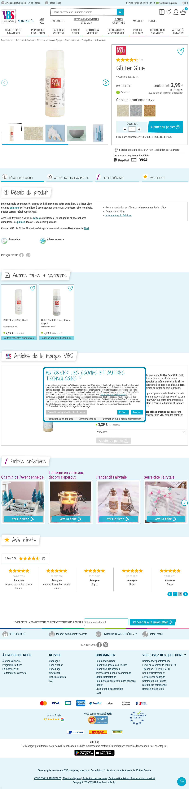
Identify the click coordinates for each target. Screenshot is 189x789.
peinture (14, 207)
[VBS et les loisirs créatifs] (8, 16)
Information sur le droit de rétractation (121, 418)
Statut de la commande (154, 684)
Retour (99, 684)
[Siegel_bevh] (98, 719)
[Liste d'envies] (168, 11)
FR (186, 3)
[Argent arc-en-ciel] (136, 110)
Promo (152, 21)
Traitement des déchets (14, 672)
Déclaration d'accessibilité (109, 688)
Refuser (123, 412)
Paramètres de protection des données (116, 680)
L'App (98, 692)
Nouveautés (25, 21)
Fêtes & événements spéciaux (86, 21)
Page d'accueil (7, 40)
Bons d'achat (56, 664)
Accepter (137, 412)
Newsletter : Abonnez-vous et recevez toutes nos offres (48, 622)
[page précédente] (169, 594)
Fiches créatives (118, 21)
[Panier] (183, 11)
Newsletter (54, 672)
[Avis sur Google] (54, 717)
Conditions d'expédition (108, 668)
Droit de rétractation (106, 676)
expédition (178, 92)
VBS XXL (42, 21)
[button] (4, 82)
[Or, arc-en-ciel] (149, 110)
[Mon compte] (176, 11)
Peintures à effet (72, 40)
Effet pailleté (87, 40)
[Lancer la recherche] (120, 12)
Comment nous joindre (154, 680)
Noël (86, 228)
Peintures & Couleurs (25, 40)
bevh (109, 713)
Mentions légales (87, 418)
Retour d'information (153, 688)
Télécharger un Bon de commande (113, 672)
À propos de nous (11, 660)
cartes (36, 218)
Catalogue (54, 660)
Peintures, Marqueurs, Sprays (49, 40)
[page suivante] (185, 594)
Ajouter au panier (163, 127)
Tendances (57, 21)
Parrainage (54, 668)
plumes (21, 221)
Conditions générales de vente (111, 664)
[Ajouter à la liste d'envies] (180, 51)
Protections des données (60, 418)
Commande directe (105, 660)
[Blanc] (123, 110)
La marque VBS (10, 668)
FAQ (51, 680)
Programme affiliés (12, 664)
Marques (138, 21)
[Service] (161, 11)
